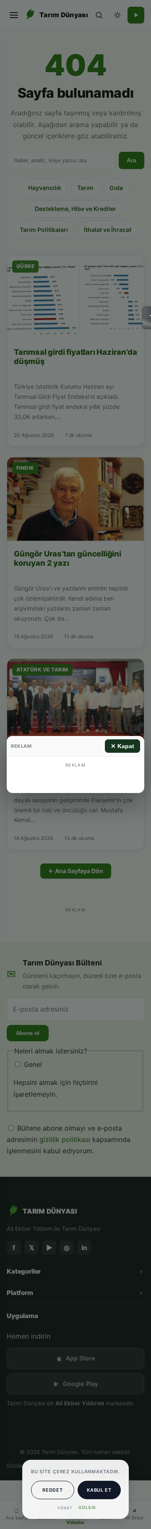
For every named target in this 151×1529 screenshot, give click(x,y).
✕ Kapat (122, 746)
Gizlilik (87, 1507)
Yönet (65, 1508)
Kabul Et (99, 1490)
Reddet (52, 1490)
